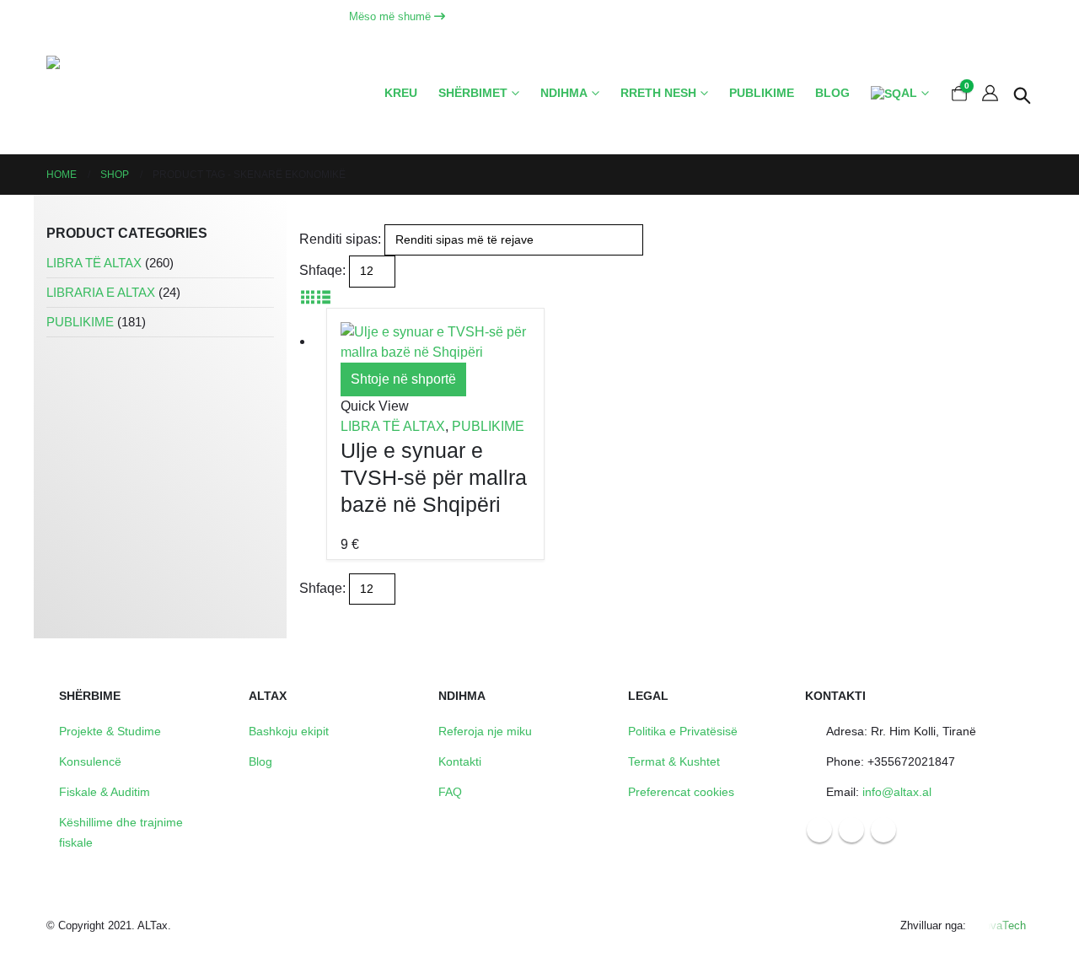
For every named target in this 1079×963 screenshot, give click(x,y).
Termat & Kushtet (674, 761)
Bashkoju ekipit (289, 731)
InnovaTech (997, 925)
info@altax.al (896, 792)
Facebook (819, 829)
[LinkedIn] (1019, 17)
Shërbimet (472, 93)
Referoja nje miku (485, 731)
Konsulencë (90, 761)
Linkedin (883, 829)
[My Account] (990, 93)
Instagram (851, 829)
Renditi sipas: (340, 239)
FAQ (450, 792)
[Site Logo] (118, 94)
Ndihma (564, 93)
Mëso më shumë (391, 16)
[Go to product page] (435, 342)
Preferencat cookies (681, 792)
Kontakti (459, 761)
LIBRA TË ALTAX (393, 426)
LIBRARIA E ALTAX (100, 292)
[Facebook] (958, 17)
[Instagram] (989, 17)
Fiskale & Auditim (104, 792)
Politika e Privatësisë (683, 731)
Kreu (400, 93)
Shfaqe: (322, 270)
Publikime (761, 93)
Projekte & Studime (110, 731)
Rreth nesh (658, 93)
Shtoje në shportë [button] (403, 379)
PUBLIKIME (488, 426)
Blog (832, 93)
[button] (1022, 93)
